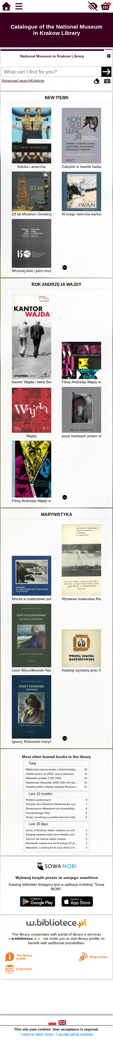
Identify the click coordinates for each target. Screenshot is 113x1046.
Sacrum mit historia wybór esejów (46, 838)
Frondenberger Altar (38, 813)
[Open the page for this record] (33, 135)
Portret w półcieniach (38, 799)
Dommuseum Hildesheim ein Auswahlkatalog (53, 808)
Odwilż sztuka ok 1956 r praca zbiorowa (50, 773)
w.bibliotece (24, 938)
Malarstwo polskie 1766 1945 (43, 778)
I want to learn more (36, 1034)
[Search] (106, 72)
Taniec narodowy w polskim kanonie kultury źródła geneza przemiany (67, 817)
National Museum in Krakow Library (52, 56)
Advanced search (16, 80)
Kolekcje (37, 80)
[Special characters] (107, 81)
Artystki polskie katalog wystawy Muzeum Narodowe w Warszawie (65, 786)
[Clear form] (97, 81)
